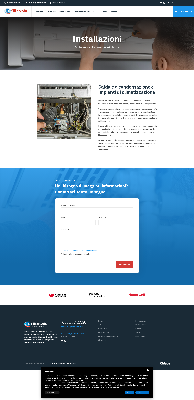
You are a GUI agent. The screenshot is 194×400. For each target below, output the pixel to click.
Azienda (101, 325)
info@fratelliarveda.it (39, 3)
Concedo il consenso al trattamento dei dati (80, 250)
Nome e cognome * (68, 205)
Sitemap (138, 332)
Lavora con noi (185, 3)
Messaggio (65, 229)
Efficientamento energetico (108, 336)
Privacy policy (140, 336)
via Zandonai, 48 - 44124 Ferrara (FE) (74, 334)
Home (100, 321)
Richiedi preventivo (182, 11)
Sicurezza (102, 340)
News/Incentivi (173, 3)
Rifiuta (129, 392)
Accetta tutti (142, 392)
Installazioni (102, 329)
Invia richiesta (124, 265)
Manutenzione (103, 332)
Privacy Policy (56, 363)
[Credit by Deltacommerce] (165, 363)
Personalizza (52, 392)
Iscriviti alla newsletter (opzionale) (76, 254)
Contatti (138, 329)
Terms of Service (66, 363)
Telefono (102, 217)
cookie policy (80, 380)
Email (63, 217)
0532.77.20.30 (17, 3)
